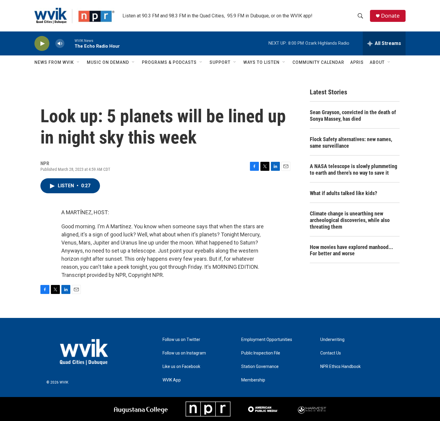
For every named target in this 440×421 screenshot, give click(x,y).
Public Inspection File (260, 353)
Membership (253, 380)
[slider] (69, 43)
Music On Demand (108, 62)
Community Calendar (318, 62)
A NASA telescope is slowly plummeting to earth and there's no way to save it (353, 169)
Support (220, 62)
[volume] (60, 43)
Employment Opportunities (266, 339)
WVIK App (172, 380)
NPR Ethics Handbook (340, 366)
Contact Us (330, 353)
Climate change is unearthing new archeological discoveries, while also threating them (350, 220)
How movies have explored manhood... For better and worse (351, 250)
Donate (390, 16)
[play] (42, 43)
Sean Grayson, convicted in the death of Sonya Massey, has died (353, 115)
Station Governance (260, 366)
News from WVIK (54, 62)
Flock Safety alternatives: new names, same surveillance (351, 142)
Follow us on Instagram (184, 353)
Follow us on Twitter (181, 339)
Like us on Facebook (181, 366)
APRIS (357, 62)
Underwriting (332, 339)
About (377, 62)
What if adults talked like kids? (343, 193)
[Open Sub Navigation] (78, 62)
